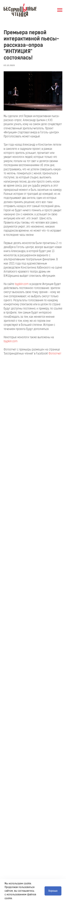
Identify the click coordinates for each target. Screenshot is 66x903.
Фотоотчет (55, 353)
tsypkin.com (22, 284)
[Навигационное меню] (59, 10)
